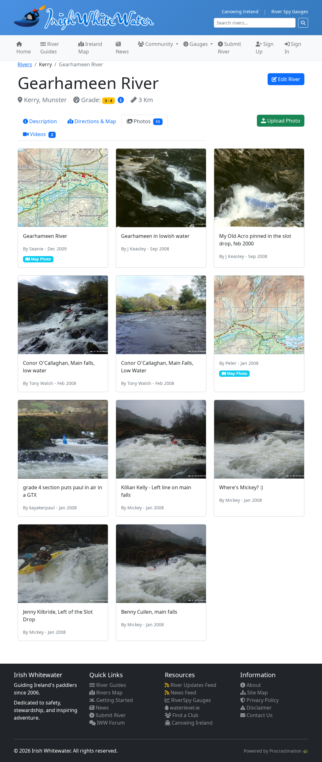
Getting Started (114, 700)
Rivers (25, 64)
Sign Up (265, 48)
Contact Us (259, 715)
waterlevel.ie (184, 707)
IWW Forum (110, 722)
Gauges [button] (198, 44)
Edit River (288, 79)
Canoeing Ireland (240, 11)
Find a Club (184, 715)
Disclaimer (258, 707)
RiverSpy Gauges (190, 700)
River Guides (49, 48)
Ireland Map (90, 48)
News (122, 51)
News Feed (182, 692)
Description (42, 121)
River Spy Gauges (289, 11)
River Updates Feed (192, 685)
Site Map (257, 692)
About (253, 685)
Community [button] (159, 44)
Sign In (293, 48)
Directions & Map (94, 121)
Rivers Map (109, 692)
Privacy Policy (262, 700)
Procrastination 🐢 (288, 751)
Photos (146, 121)
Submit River (229, 48)
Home (23, 51)
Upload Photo (283, 120)
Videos (41, 134)
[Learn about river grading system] (121, 100)
